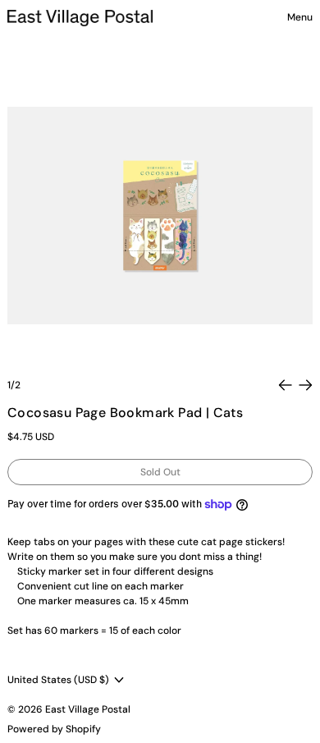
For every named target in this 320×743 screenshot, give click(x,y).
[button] (160, 216)
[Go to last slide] (285, 385)
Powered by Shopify (54, 729)
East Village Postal (87, 709)
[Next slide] (305, 385)
